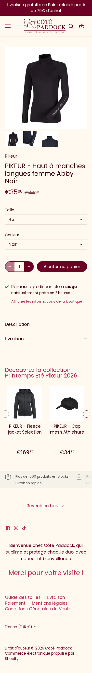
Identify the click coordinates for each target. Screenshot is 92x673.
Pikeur (11, 156)
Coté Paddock (58, 648)
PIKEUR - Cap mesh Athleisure (67, 429)
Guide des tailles (22, 597)
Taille (9, 210)
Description (17, 324)
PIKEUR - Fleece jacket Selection (25, 429)
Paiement (15, 603)
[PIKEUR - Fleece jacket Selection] (24, 403)
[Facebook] (8, 528)
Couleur (12, 235)
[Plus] (29, 266)
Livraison (14, 339)
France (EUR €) (18, 627)
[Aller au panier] (82, 26)
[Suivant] (86, 414)
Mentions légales (50, 603)
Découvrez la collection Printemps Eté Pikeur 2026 (41, 372)
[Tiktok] (24, 528)
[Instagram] (16, 528)
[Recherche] (71, 26)
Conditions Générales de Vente (38, 609)
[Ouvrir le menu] (8, 26)
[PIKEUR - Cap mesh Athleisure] (67, 403)
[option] (13, 139)
